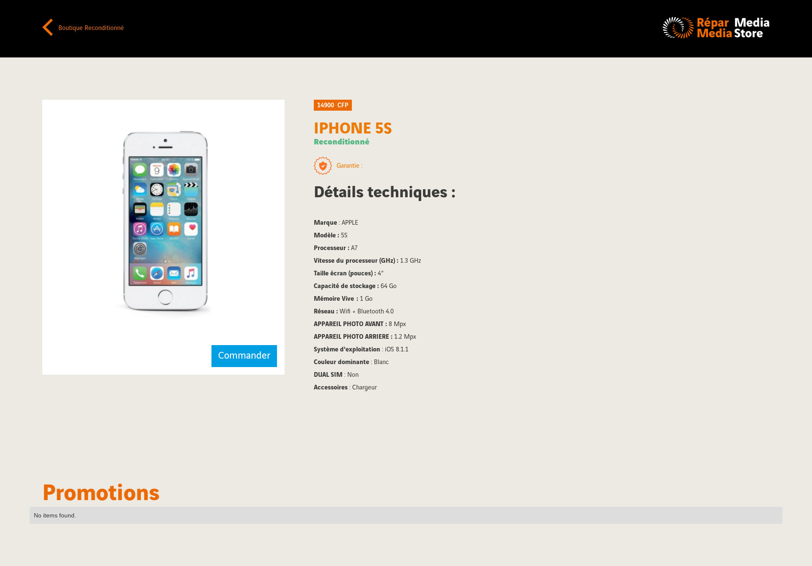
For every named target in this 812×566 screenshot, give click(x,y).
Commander (244, 356)
